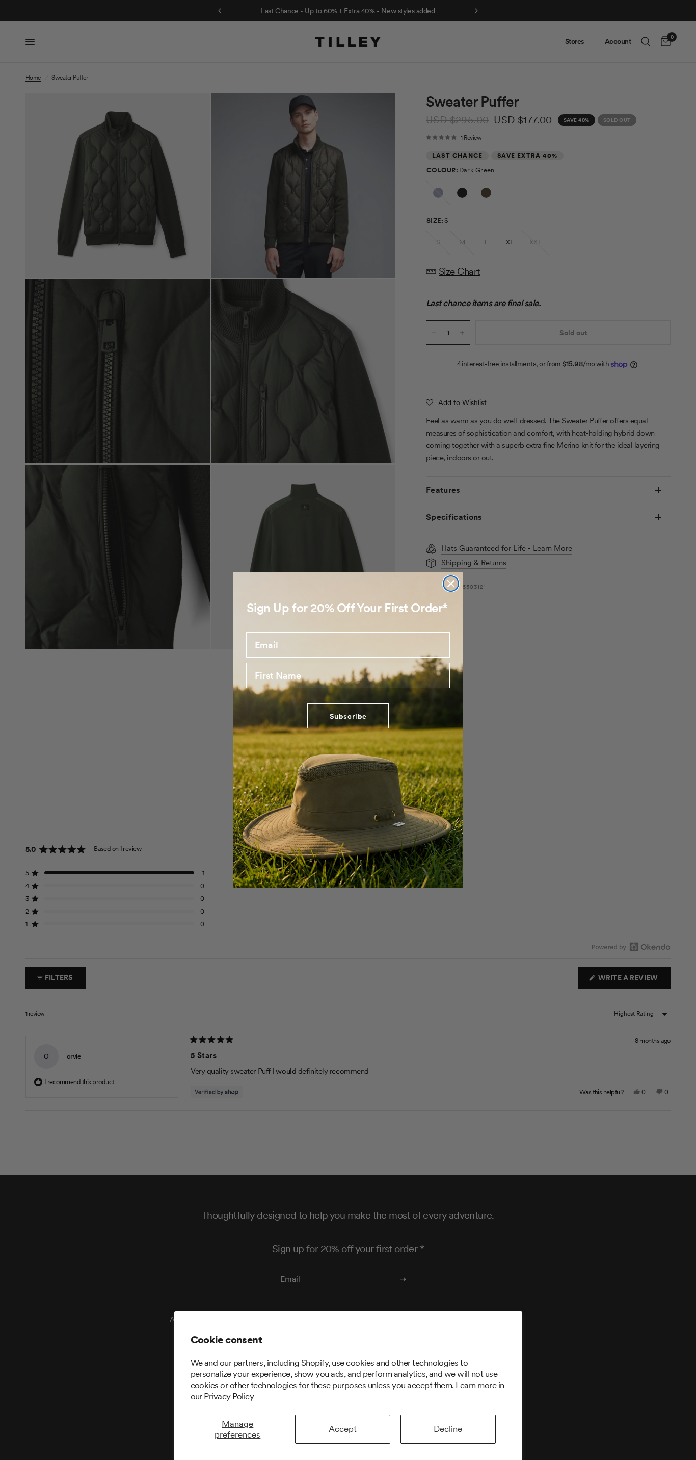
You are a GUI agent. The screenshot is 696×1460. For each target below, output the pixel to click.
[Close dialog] (451, 583)
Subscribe (348, 716)
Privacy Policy (229, 1396)
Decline (448, 1429)
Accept (343, 1429)
